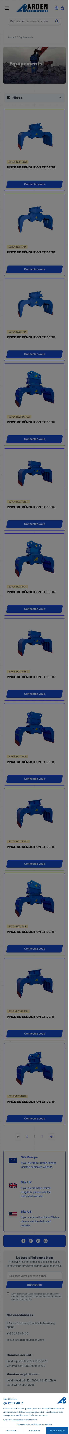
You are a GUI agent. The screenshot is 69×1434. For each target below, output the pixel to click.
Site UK (26, 1182)
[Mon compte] (56, 8)
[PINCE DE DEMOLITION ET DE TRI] (35, 135)
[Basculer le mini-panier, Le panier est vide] (62, 8)
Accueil (12, 37)
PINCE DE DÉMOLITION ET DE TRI (31, 252)
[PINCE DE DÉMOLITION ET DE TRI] (35, 220)
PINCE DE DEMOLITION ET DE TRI (31, 167)
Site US (26, 1211)
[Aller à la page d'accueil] (32, 8)
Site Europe (29, 1157)
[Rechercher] (57, 21)
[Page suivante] (51, 1136)
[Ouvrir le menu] (6, 8)
